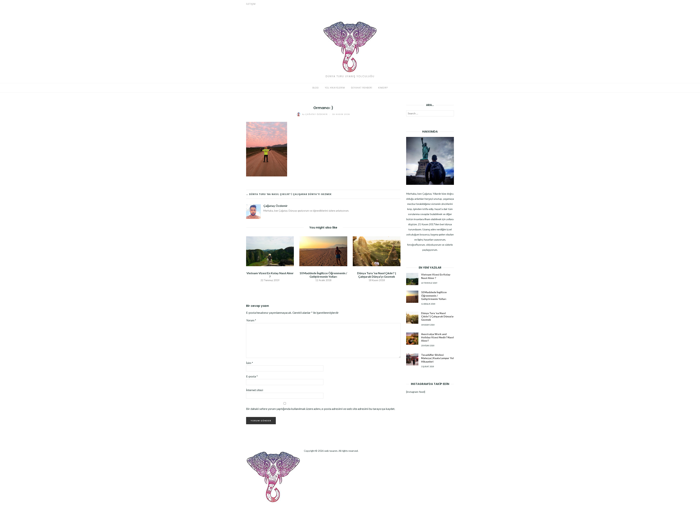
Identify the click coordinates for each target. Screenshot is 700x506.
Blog (315, 87)
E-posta (252, 376)
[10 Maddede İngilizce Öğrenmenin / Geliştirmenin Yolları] (323, 251)
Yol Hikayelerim (335, 87)
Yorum (251, 320)
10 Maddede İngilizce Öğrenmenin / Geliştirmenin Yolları (323, 274)
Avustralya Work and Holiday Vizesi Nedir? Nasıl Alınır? (437, 337)
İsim (249, 363)
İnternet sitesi (254, 390)
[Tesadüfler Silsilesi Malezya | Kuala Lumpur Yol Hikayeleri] (412, 359)
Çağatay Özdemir (315, 114)
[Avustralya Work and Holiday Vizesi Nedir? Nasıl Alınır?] (412, 338)
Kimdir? (383, 87)
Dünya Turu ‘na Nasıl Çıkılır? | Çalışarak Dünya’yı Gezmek (376, 274)
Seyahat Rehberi (361, 87)
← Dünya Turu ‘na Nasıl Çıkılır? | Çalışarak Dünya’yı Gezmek (289, 194)
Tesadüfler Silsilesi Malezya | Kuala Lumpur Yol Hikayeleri (437, 358)
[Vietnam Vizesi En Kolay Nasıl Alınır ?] (270, 251)
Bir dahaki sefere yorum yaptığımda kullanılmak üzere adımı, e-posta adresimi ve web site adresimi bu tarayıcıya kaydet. (320, 408)
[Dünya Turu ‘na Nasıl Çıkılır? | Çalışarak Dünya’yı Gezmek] (376, 251)
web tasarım (330, 450)
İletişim (251, 3)
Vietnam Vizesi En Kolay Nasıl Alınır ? (270, 274)
